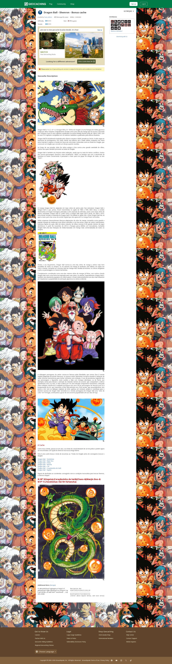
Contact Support (131, 638)
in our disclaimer (96, 69)
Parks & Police (71, 638)
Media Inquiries (131, 642)
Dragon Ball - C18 (43, 466)
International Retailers (106, 638)
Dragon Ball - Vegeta (44, 470)
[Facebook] (111, 660)
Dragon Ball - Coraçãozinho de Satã (49, 468)
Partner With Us (40, 638)
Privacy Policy (104, 660)
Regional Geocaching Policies (44, 645)
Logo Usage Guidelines (74, 635)
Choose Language (46, 651)
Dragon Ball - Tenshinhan (46, 459)
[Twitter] (126, 660)
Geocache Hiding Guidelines (44, 642)
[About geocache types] (40, 12)
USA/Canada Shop (104, 635)
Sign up (133, 4)
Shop (72, 4)
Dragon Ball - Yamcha (45, 464)
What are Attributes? (116, 31)
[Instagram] (121, 660)
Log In (144, 4)
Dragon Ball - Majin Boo (45, 461)
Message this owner (62, 17)
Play (50, 4)
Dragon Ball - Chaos (44, 463)
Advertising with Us (121, 36)
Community (61, 4)
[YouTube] (116, 660)
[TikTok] (131, 660)
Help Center (130, 635)
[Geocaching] (35, 4)
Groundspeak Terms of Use (91, 660)
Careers (37, 635)
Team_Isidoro (48, 17)
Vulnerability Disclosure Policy (76, 642)
